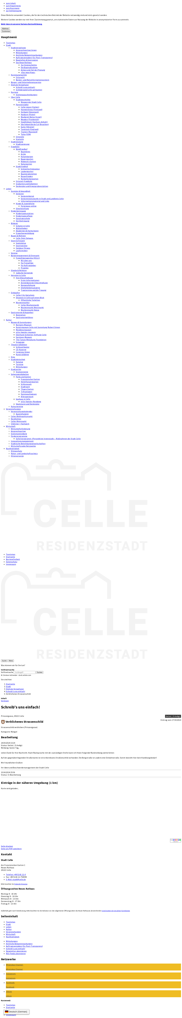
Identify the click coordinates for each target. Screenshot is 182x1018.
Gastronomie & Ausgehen (22, 312)
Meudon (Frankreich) (30, 119)
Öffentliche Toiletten (30, 300)
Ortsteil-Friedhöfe (24, 181)
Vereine (14, 253)
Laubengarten (27, 171)
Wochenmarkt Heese (30, 310)
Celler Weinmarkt (18, 421)
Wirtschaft (10, 426)
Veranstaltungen (13, 409)
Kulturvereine (17, 406)
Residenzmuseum (23, 329)
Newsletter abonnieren (16, 951)
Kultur (9, 320)
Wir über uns (26, 260)
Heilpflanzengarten (30, 381)
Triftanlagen (26, 391)
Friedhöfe (15, 146)
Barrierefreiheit (13, 559)
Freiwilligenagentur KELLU (28, 258)
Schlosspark (26, 384)
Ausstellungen (22, 414)
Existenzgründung (19, 433)
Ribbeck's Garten (28, 161)
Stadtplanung (17, 141)
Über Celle (15, 97)
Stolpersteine (22, 372)
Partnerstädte (22, 104)
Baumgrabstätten (29, 174)
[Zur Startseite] (74, 550)
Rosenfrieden (27, 176)
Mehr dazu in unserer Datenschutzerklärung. (21, 24)
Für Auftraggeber (28, 265)
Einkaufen (15, 292)
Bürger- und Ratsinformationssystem (32, 80)
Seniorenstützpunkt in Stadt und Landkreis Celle (42, 198)
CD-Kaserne (21, 349)
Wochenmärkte (22, 302)
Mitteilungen (21, 52)
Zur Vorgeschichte (29, 65)
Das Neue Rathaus (24, 62)
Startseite (10, 557)
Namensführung (28, 285)
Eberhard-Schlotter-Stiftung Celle (31, 334)
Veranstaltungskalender (21, 411)
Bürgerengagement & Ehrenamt (25, 255)
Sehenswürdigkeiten (20, 374)
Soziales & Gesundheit (20, 191)
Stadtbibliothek (18, 359)
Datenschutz (11, 561)
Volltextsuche (7, 672)
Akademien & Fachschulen (27, 231)
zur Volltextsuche (13, 10)
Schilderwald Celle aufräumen (29, 89)
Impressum (11, 564)
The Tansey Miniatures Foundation (31, 339)
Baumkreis (25, 151)
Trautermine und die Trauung (33, 290)
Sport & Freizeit (18, 240)
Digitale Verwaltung (20, 85)
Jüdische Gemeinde (24, 273)
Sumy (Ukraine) (27, 127)
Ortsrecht (20, 77)
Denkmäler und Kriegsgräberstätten (32, 186)
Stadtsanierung (22, 144)
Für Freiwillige (27, 263)
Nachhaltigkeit (12, 448)
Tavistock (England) (30, 129)
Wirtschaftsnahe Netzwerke (23, 446)
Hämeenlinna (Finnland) (31, 109)
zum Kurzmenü (12, 8)
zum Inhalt (11, 3)
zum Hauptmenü (13, 5)
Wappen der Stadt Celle (31, 102)
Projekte (25, 268)
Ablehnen (5, 29)
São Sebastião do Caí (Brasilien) (35, 124)
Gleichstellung (22, 208)
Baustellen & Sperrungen (27, 60)
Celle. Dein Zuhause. (24, 238)
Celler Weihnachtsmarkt (22, 416)
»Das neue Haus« (28, 72)
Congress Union (23, 352)
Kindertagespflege (24, 216)
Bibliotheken (21, 228)
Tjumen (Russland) (29, 132)
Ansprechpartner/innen (26, 50)
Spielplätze (21, 243)
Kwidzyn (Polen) (28, 114)
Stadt (8, 45)
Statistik (20, 139)
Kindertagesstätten (25, 213)
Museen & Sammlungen (21, 322)
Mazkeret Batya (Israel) (31, 117)
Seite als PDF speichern (11, 848)
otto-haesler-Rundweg (31, 401)
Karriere (14, 92)
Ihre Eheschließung (24, 278)
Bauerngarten (27, 159)
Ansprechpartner (18, 431)
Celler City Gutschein (25, 295)
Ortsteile (20, 136)
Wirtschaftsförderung (20, 428)
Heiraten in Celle (18, 275)
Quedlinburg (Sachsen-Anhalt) (34, 122)
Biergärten (21, 315)
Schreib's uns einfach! (25, 87)
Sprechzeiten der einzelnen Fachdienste (116, 911)
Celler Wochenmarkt (30, 305)
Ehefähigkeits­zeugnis (30, 287)
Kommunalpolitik (19, 75)
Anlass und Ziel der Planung (33, 70)
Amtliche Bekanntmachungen (29, 55)
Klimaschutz (16, 451)
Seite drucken (7, 846)
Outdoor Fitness (23, 248)
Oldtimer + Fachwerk (20, 424)
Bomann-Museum (23, 325)
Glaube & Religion (19, 270)
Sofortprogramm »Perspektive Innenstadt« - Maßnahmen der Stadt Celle (48, 438)
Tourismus (10, 42)
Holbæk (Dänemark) (30, 112)
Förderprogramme (19, 436)
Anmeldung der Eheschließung (34, 282)
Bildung (14, 223)
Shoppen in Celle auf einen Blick (30, 297)
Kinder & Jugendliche (25, 203)
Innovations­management (22, 441)
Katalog (19, 362)
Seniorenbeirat (27, 196)
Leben (8, 188)
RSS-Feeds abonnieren (16, 953)
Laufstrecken (21, 250)
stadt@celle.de (16, 879)
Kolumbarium (27, 156)
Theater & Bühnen (19, 344)
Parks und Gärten (23, 377)
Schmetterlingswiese (30, 169)
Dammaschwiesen (29, 394)
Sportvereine (21, 245)
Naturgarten (26, 164)
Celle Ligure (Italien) (30, 107)
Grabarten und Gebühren (27, 183)
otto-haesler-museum (26, 332)
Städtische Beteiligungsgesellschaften (28, 443)
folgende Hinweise (20, 884)
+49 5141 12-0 (16, 874)
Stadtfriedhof (22, 166)
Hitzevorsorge (17, 456)
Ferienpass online (28, 206)
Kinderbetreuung (18, 211)
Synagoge (20, 342)
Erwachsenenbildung (25, 233)
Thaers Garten (27, 389)
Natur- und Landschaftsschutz (24, 453)
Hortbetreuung (22, 221)
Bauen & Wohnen (18, 235)
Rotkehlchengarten (29, 179)
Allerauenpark (27, 396)
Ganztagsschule (23, 218)
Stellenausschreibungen (26, 94)
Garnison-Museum (24, 337)
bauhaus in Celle (23, 399)
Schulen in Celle (23, 226)
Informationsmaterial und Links (35, 201)
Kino (13, 357)
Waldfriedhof (21, 149)
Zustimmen (6, 31)
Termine (19, 364)
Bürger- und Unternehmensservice (26, 82)
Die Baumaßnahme (29, 67)
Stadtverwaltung (18, 47)
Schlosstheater (22, 347)
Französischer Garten (30, 379)
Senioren (20, 193)
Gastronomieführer (24, 317)
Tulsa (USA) (26, 134)
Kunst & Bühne (22, 354)
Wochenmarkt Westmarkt (32, 307)
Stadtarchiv (16, 369)
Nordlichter (16, 419)
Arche (23, 154)
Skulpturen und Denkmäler (27, 404)
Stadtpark (25, 386)
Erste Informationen (30, 280)
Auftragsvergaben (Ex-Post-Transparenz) (34, 57)
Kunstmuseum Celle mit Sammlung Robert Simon (38, 327)
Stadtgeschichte (23, 99)
